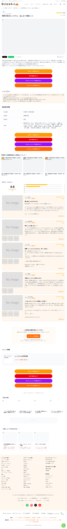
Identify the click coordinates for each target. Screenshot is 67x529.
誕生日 (25, 472)
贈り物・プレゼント (28, 459)
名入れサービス (27, 479)
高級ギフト (26, 476)
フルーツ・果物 (5, 479)
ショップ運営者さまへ (33, 498)
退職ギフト (26, 485)
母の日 (47, 479)
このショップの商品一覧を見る (22, 359)
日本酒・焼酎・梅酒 (6, 487)
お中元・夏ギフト (49, 483)
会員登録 (47, 470)
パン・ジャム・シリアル (7, 472)
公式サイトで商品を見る (33, 71)
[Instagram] (31, 505)
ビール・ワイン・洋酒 (6, 489)
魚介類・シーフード (6, 465)
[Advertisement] (33, 420)
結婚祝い (25, 465)
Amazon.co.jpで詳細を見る (33, 85)
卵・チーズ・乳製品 (6, 478)
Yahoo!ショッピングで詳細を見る (33, 80)
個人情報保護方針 (27, 517)
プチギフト (26, 463)
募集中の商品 (48, 468)
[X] (35, 505)
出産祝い (25, 467)
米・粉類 (3, 476)
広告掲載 (38, 517)
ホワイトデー (48, 477)
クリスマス (48, 485)
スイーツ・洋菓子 (5, 459)
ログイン (58, 1)
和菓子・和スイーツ (9, 8)
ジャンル (26, 4)
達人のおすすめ (49, 459)
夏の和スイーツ (17, 8)
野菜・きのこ (4, 481)
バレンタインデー (49, 476)
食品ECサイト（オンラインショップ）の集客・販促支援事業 (22, 520)
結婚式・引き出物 (27, 483)
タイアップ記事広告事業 (33, 521)
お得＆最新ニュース (50, 463)
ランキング (37, 4)
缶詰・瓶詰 (4, 483)
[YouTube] (39, 505)
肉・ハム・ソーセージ (6, 463)
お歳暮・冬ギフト (49, 486)
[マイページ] (64, 4)
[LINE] (27, 505)
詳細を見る (61, 216)
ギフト (32, 4)
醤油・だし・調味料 (6, 470)
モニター (55, 4)
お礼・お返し (26, 468)
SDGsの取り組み (53, 517)
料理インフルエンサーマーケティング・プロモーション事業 (49, 520)
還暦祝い (25, 470)
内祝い (25, 481)
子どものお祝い (27, 474)
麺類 (2, 474)
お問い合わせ (38, 500)
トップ (2, 8)
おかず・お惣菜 (5, 467)
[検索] (60, 4)
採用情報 (34, 517)
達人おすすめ (45, 4)
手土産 (25, 461)
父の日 (47, 481)
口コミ (62, 15)
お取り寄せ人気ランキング (51, 457)
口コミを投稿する (34, 336)
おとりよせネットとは (22, 498)
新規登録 (63, 1)
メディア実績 (46, 500)
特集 (51, 4)
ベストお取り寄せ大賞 (50, 461)
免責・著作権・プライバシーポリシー (26, 500)
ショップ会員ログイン (44, 498)
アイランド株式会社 (18, 517)
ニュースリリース (45, 517)
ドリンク (3, 485)
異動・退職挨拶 (27, 487)
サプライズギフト (27, 478)
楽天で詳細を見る (32, 75)
